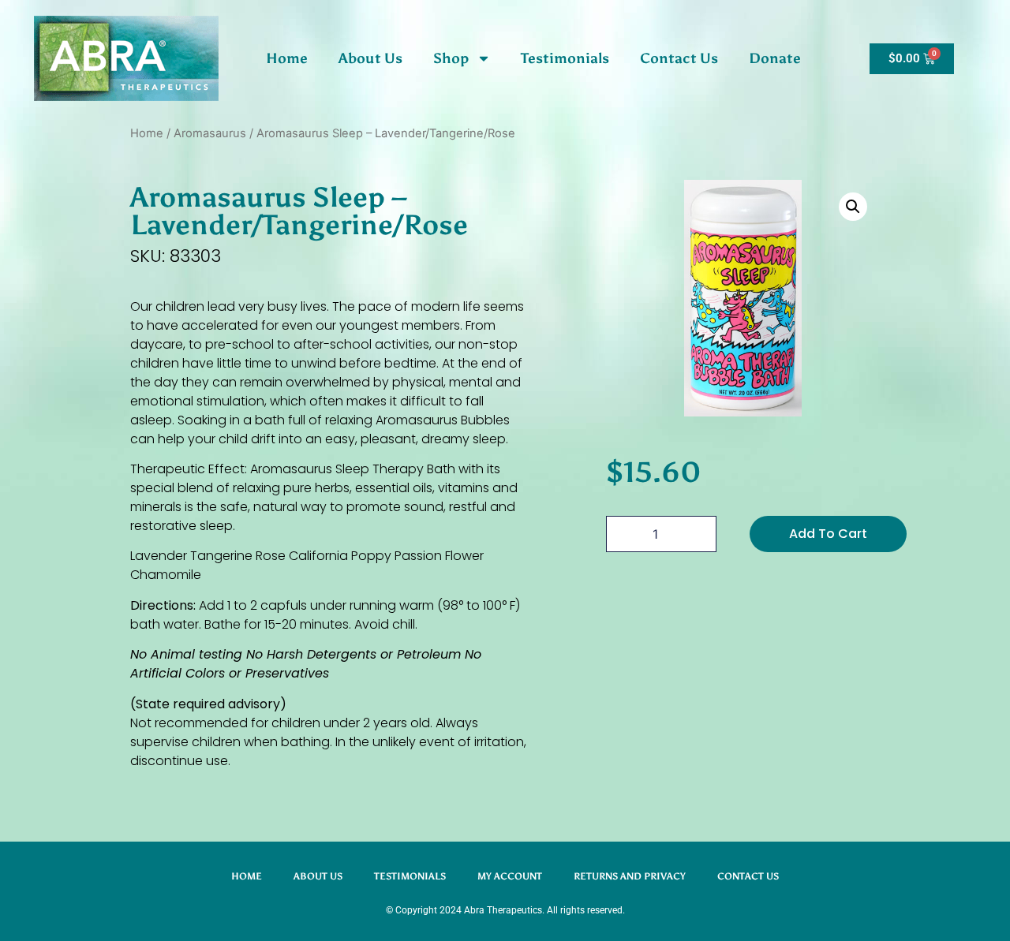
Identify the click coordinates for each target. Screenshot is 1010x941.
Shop (451, 58)
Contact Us (679, 58)
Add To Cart (828, 534)
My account (509, 876)
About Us (370, 58)
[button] (853, 206)
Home (287, 58)
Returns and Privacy (630, 876)
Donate (775, 58)
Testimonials (565, 58)
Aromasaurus (210, 133)
